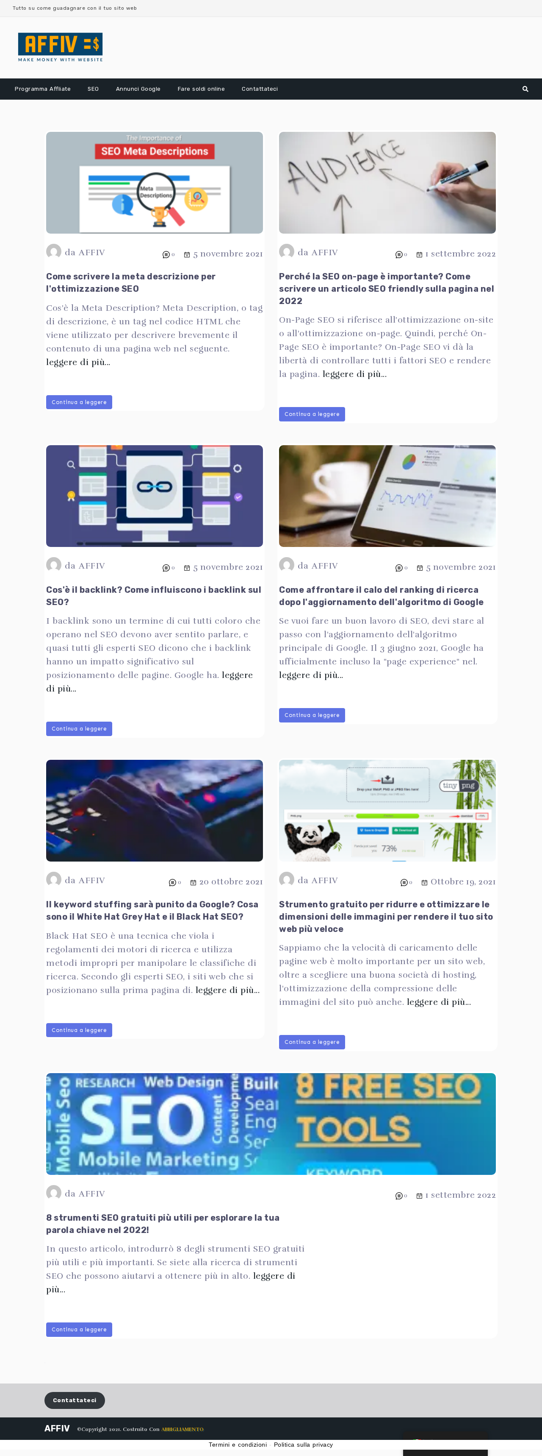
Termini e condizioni (238, 1444)
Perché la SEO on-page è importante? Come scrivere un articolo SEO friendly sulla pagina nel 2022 (386, 288)
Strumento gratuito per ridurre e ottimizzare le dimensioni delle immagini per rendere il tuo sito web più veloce (386, 916)
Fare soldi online (201, 89)
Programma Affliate (43, 89)
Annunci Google (138, 89)
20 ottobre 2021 (231, 881)
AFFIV (92, 252)
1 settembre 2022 (461, 253)
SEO (93, 89)
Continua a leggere (79, 402)
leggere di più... (78, 362)
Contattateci (260, 89)
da (70, 252)
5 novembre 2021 (228, 253)
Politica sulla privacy (303, 1444)
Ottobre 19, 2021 (463, 881)
